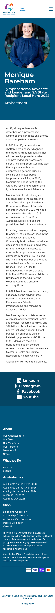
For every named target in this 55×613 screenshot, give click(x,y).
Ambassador (16, 103)
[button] (50, 9)
